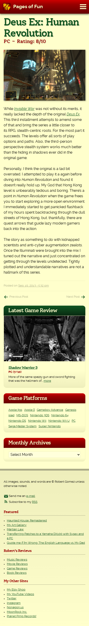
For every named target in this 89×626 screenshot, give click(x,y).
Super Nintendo (50, 426)
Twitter (11, 598)
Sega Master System (22, 426)
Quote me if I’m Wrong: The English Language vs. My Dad (46, 542)
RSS (34, 502)
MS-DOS (22, 415)
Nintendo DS (17, 420)
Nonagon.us (15, 607)
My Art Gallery (16, 525)
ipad (11, 415)
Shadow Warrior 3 (22, 367)
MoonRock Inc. (17, 612)
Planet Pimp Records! (21, 616)
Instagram (14, 603)
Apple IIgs (15, 410)
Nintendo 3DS (39, 415)
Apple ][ (29, 410)
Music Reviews (17, 559)
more (47, 380)
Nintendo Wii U (59, 420)
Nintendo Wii (37, 420)
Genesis (70, 410)
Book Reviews (16, 572)
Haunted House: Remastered (27, 520)
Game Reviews (17, 568)
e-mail (30, 496)
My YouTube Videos (20, 594)
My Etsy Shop (16, 589)
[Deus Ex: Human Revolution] (44, 75)
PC (74, 420)
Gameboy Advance (50, 410)
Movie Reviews (17, 564)
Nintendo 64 (59, 415)
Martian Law (15, 529)
